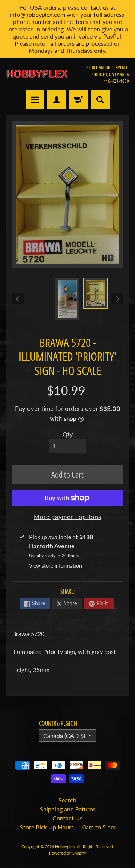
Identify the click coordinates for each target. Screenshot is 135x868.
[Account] (56, 99)
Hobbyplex (65, 846)
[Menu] (35, 99)
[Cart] (78, 99)
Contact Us (67, 818)
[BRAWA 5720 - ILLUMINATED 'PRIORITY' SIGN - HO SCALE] (95, 293)
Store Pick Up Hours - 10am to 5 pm (68, 827)
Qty (68, 434)
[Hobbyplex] (37, 74)
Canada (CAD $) (64, 735)
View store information (55, 565)
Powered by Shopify (67, 852)
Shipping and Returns (68, 809)
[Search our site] (100, 99)
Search (67, 800)
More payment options (67, 516)
